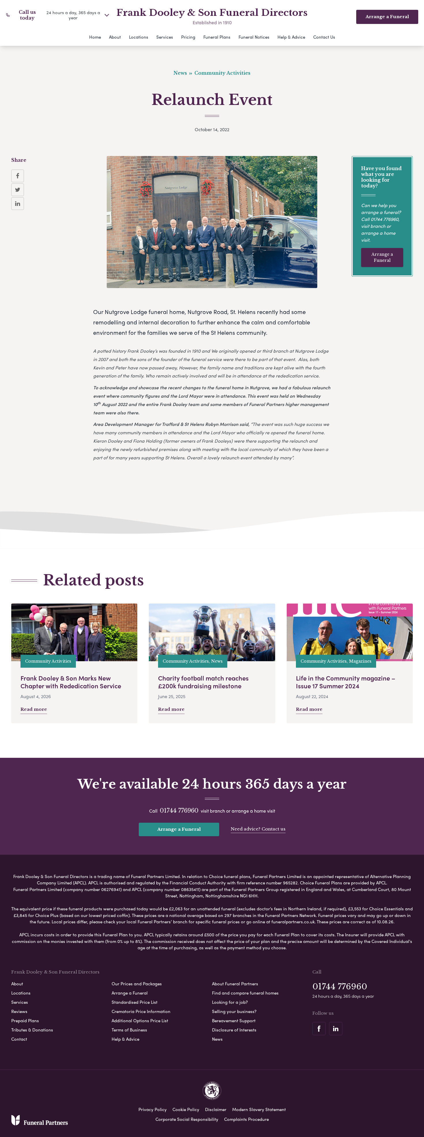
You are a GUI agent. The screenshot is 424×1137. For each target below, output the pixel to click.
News (217, 1039)
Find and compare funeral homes (245, 993)
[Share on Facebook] (17, 176)
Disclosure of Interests (234, 1030)
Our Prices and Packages (137, 983)
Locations (138, 37)
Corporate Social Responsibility (186, 1119)
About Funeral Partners (235, 983)
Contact (19, 1039)
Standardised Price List (134, 1002)
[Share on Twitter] (17, 189)
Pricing (188, 37)
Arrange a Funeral (382, 257)
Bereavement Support (234, 1020)
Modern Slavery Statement (259, 1109)
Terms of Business (129, 1030)
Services (164, 37)
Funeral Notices (254, 37)
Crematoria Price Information (141, 1011)
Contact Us (324, 37)
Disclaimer (215, 1109)
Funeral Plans (216, 37)
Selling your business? (234, 1011)
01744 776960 (384, 219)
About (115, 37)
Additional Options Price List (140, 1020)
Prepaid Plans (25, 1020)
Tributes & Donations (32, 1030)
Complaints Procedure (246, 1119)
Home (95, 37)
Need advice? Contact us (258, 829)
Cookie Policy (185, 1109)
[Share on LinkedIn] (17, 203)
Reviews (19, 1011)
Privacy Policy (152, 1109)
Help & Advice (291, 37)
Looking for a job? (230, 1002)
